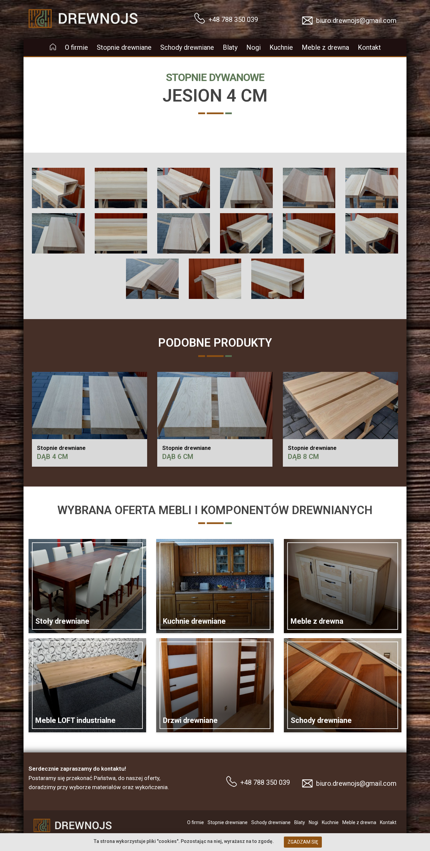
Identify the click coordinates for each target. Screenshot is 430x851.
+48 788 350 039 (233, 19)
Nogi (253, 47)
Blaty (230, 47)
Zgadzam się (303, 842)
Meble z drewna (325, 47)
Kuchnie (281, 47)
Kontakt (369, 47)
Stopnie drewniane (124, 47)
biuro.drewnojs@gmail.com (356, 20)
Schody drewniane (187, 47)
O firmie (76, 47)
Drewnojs (41, 7)
